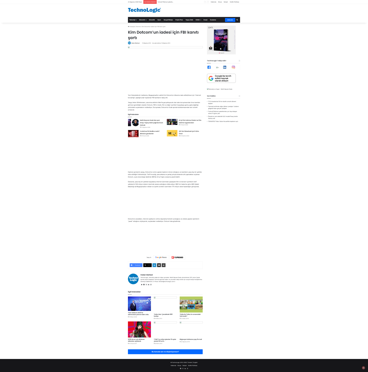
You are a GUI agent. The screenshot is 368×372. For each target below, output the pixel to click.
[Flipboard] (177, 257)
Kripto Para (179, 20)
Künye (220, 2)
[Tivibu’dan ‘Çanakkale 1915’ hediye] (165, 305)
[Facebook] (144, 284)
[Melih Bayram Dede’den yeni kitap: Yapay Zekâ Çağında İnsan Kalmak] (133, 122)
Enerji (205, 20)
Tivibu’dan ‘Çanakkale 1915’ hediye (163, 315)
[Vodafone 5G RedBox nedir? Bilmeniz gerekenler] (133, 133)
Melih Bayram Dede (176, 277)
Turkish (190, 362)
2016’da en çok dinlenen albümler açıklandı (136, 340)
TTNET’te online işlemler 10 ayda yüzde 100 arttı (165, 340)
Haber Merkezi (135, 43)
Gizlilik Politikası (234, 2)
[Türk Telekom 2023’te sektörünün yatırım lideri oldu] (139, 304)
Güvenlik (152, 20)
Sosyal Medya (168, 20)
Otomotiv (142, 20)
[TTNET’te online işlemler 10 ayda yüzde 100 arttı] (165, 329)
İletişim (226, 2)
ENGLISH (230, 20)
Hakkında (213, 2)
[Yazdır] (164, 265)
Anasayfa (132, 26)
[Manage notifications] (363, 367)
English (195, 362)
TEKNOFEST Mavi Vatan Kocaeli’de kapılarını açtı (223, 121)
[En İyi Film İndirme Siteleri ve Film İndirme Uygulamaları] (172, 122)
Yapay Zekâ (189, 20)
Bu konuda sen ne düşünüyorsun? (165, 352)
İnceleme (213, 20)
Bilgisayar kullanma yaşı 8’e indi (191, 339)
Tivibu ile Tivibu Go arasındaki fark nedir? (190, 315)
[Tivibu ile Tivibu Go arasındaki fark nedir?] (191, 305)
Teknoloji (132, 20)
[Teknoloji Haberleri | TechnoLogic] (145, 10)
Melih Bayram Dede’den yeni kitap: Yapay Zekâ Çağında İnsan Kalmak (151, 122)
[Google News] (161, 257)
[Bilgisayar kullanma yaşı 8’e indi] (191, 329)
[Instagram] (151, 284)
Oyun (159, 20)
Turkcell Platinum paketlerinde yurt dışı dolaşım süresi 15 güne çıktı (178, 2)
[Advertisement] (203, 10)
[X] (146, 284)
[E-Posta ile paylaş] (159, 265)
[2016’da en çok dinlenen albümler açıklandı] (139, 329)
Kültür (198, 20)
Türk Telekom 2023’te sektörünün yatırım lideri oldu (138, 313)
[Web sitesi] (141, 284)
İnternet (138, 26)
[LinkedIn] (154, 265)
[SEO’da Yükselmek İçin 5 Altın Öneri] (172, 133)
